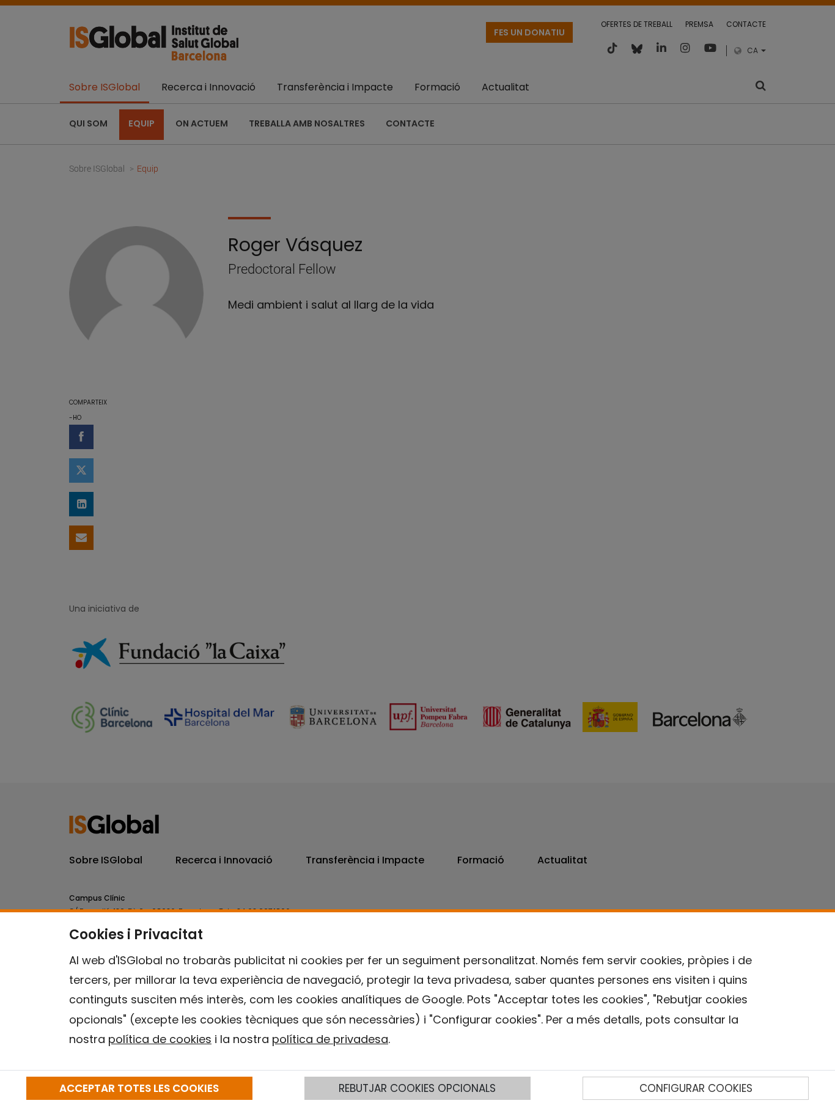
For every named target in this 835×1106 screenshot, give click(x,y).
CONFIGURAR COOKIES (695, 1088)
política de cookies (160, 1039)
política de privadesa (330, 1039)
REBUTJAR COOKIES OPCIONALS (417, 1088)
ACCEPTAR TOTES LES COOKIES (139, 1088)
